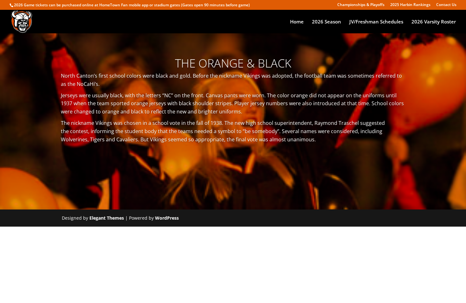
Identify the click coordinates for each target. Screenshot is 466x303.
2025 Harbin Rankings (410, 5)
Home (297, 22)
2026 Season (326, 22)
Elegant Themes (106, 218)
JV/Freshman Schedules (376, 22)
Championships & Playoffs (361, 5)
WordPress (167, 218)
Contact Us (446, 5)
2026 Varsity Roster (433, 22)
